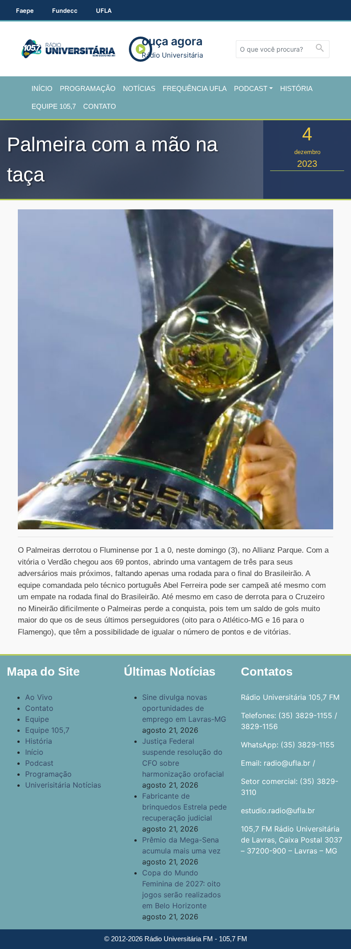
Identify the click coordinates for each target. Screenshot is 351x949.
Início (42, 88)
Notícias (139, 88)
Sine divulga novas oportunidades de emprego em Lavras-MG (184, 708)
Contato (99, 106)
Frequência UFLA (195, 88)
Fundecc (65, 10)
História (296, 88)
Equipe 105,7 (54, 106)
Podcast (250, 88)
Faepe (25, 10)
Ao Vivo (39, 697)
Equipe (37, 719)
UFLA (104, 10)
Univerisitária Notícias (63, 784)
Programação (88, 88)
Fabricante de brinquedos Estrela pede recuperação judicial (184, 806)
